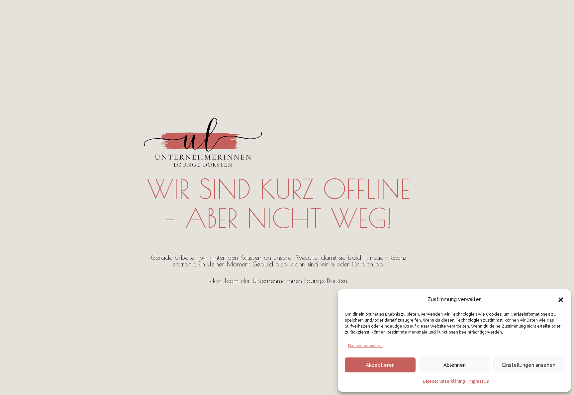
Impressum (478, 381)
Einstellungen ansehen (528, 365)
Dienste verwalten (365, 346)
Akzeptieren (380, 365)
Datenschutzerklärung (444, 381)
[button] (560, 299)
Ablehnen (454, 365)
